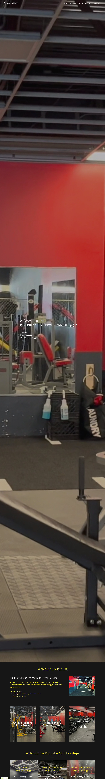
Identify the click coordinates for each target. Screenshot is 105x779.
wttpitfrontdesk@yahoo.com (32, 338)
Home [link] (65, 3)
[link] (11, 3)
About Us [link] (73, 3)
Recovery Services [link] (84, 3)
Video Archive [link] (96, 3)
